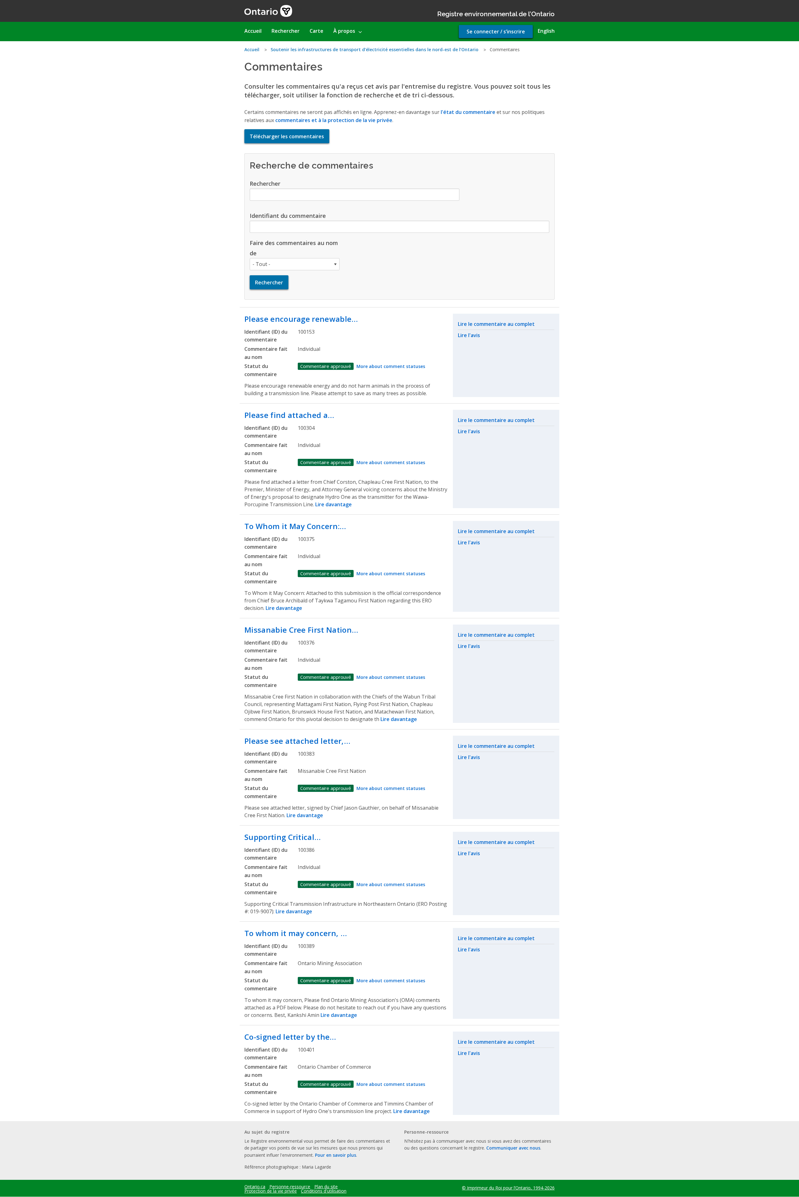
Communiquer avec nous (513, 1148)
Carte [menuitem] (316, 30)
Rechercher (265, 183)
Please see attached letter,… (297, 741)
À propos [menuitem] (344, 30)
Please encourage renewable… (301, 319)
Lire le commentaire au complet (496, 324)
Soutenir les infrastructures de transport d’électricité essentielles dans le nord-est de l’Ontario (374, 49)
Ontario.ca (254, 1187)
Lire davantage (333, 504)
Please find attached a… (289, 415)
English (546, 30)
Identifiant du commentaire (288, 215)
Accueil (251, 49)
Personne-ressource (289, 1187)
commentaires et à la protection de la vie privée (333, 120)
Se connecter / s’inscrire (496, 31)
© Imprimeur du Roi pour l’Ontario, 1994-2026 (508, 1188)
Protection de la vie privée (270, 1191)
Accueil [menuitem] (253, 30)
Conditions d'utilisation (323, 1191)
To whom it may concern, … (295, 933)
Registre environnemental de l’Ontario (496, 13)
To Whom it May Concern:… (295, 526)
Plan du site (326, 1187)
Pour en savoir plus (335, 1155)
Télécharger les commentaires (287, 136)
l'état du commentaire (468, 112)
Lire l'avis (469, 335)
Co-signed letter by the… (290, 1037)
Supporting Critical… (282, 837)
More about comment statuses (390, 366)
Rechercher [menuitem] (286, 30)
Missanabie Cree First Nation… (301, 630)
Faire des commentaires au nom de (294, 248)
